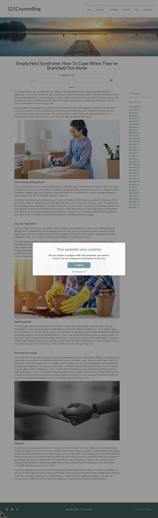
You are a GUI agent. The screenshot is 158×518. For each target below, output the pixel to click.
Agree (80, 265)
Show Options (78, 271)
